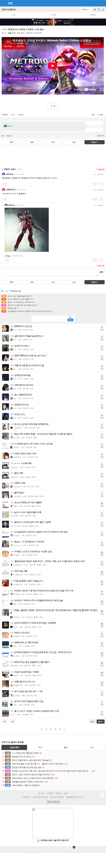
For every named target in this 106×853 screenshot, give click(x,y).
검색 (92, 722)
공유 (93, 115)
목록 (11, 142)
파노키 (4, 33)
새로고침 (101, 169)
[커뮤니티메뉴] (3, 3)
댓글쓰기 (94, 142)
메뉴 (3, 136)
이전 (53, 142)
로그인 (41, 793)
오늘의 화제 (14, 747)
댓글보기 (94, 282)
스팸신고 (21, 115)
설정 (66, 793)
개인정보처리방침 (40, 797)
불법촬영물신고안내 (75, 797)
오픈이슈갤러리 (8, 9)
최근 (4, 722)
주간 (40, 747)
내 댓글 (53, 15)
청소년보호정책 (57, 797)
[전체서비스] (102, 3)
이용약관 (26, 797)
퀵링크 (58, 793)
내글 (13, 15)
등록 (101, 272)
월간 (66, 747)
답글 (4, 184)
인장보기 (9, 136)
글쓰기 (103, 9)
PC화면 (50, 793)
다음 (73, 142)
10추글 (93, 15)
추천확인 (5, 115)
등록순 (13, 169)
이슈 (91, 747)
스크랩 (100, 115)
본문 (32, 142)
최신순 (19, 169)
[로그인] (98, 3)
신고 (13, 115)
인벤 (10, 3)
